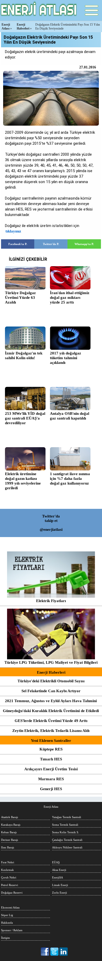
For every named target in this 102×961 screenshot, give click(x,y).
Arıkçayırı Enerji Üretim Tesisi (51, 769)
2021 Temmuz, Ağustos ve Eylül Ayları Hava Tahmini (51, 701)
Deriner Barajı (9, 839)
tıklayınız (13, 231)
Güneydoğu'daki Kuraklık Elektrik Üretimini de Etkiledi (51, 711)
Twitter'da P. (51, 244)
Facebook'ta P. (17, 244)
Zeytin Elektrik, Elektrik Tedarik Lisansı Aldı (50, 731)
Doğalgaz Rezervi (11, 892)
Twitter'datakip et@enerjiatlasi (51, 523)
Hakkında (7, 922)
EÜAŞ (56, 862)
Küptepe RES (51, 749)
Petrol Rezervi (9, 885)
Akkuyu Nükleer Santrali (67, 847)
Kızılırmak (7, 869)
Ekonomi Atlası (10, 907)
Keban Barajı (9, 832)
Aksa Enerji (59, 869)
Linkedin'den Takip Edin (63, 951)
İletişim (5, 937)
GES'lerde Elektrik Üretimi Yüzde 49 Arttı (51, 721)
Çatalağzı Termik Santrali (67, 839)
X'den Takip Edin (54, 951)
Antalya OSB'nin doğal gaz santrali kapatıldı (69, 415)
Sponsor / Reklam (11, 930)
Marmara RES (51, 779)
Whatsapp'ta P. (84, 244)
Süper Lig (7, 915)
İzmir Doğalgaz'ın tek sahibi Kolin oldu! (23, 355)
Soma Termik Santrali (65, 824)
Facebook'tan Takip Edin (45, 951)
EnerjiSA (57, 877)
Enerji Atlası (51, 806)
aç (91, 10)
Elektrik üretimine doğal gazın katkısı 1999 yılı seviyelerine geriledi (23, 481)
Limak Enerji (60, 885)
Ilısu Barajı (7, 847)
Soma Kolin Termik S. (65, 832)
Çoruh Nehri (8, 877)
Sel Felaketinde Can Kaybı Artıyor (51, 691)
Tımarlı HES (51, 759)
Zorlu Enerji (59, 892)
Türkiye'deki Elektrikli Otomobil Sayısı (51, 681)
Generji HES (51, 789)
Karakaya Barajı (10, 824)
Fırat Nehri (7, 862)
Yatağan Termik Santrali (66, 817)
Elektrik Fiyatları (51, 601)
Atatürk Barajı (9, 817)
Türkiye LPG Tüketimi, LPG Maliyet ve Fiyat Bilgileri (51, 662)
